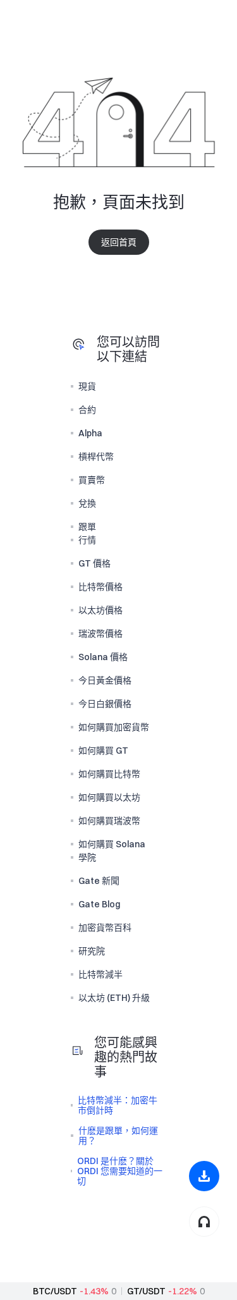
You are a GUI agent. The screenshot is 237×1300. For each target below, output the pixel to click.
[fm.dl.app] (204, 1176)
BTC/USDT (55, 1291)
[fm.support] (204, 1221)
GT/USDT (146, 1291)
